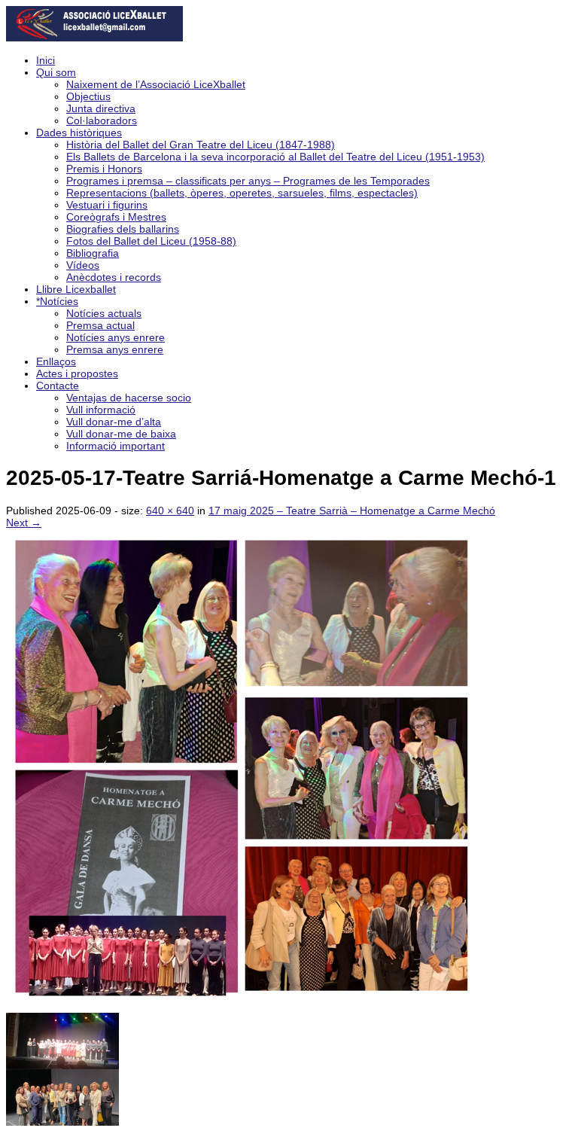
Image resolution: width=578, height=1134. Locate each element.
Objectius (88, 96)
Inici (45, 60)
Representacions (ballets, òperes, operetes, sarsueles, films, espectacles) (242, 193)
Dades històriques (79, 133)
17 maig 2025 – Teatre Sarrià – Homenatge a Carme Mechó (351, 511)
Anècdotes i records (113, 277)
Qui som (56, 72)
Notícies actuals (103, 313)
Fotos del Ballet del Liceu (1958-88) (151, 241)
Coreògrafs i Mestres (116, 217)
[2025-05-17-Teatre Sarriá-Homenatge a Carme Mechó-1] (247, 1007)
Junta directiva (100, 108)
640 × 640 (170, 511)
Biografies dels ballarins (122, 229)
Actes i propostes (77, 373)
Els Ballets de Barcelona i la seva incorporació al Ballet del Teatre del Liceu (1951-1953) (275, 157)
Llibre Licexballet (76, 289)
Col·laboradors (101, 120)
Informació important (115, 446)
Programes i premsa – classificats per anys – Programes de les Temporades (248, 181)
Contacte (57, 386)
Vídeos (82, 265)
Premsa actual (100, 325)
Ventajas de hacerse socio (128, 398)
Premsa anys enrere (114, 349)
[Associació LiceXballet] (94, 38)
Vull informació (100, 410)
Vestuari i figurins (107, 205)
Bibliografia (92, 253)
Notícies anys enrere (115, 337)
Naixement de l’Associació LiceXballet (155, 84)
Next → (23, 523)
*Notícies (57, 301)
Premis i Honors (104, 169)
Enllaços (56, 361)
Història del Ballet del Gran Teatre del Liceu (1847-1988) (200, 145)
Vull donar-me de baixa (121, 434)
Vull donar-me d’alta (113, 422)
